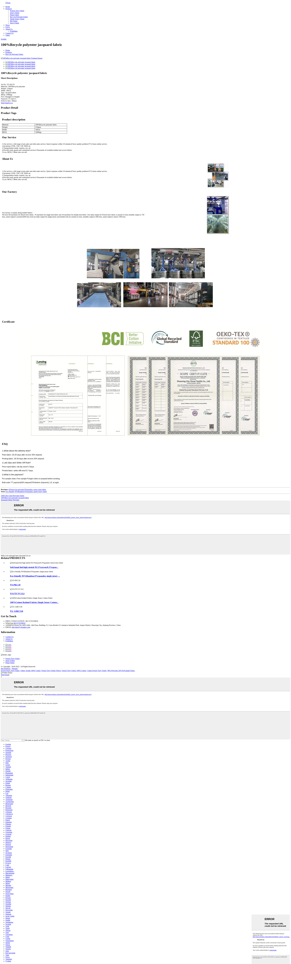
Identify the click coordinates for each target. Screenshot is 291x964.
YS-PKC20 (15, 585)
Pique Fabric (14, 15)
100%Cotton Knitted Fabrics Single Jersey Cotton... (34, 602)
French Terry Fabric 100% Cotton (74, 671)
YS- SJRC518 (16, 611)
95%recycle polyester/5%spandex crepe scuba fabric (27, 490)
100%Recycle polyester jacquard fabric (15, 498)
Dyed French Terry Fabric (10, 671)
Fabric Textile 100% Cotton (30, 671)
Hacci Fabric (14, 23)
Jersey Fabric (14, 13)
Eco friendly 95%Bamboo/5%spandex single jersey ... (35, 576)
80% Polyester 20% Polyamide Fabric (121, 671)
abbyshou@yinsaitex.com (21, 627)
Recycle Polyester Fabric (19, 17)
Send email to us (7, 103)
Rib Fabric (14, 21)
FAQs (7, 27)
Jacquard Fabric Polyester (10, 500)
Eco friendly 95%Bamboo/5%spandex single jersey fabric (26, 492)
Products (8, 9)
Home (7, 7)
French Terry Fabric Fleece (51, 671)
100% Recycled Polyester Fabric (12, 496)
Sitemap (15, 669)
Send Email (5, 675)
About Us (9, 29)
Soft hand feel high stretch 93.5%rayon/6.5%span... (34, 567)
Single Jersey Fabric (17, 19)
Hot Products (5, 669)
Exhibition (14, 31)
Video (7, 35)
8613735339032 (19, 623)
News (7, 25)
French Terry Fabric (17, 11)
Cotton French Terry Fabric (97, 671)
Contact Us (9, 33)
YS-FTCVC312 (17, 593)
